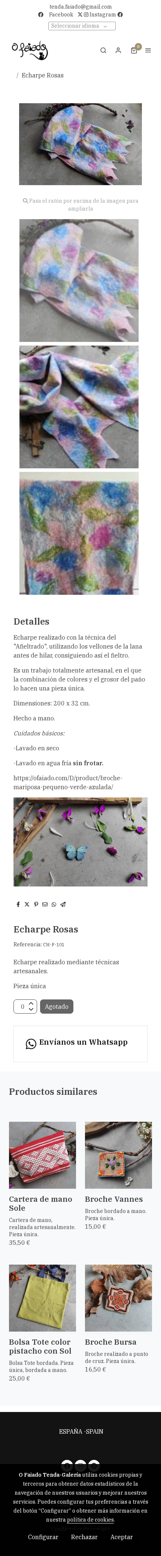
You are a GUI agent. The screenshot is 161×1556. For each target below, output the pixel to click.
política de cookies (90, 1519)
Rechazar (84, 1537)
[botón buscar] (103, 50)
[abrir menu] (148, 50)
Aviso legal (80, 1440)
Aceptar (121, 1537)
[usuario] (118, 50)
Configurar (43, 1537)
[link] (29, 50)
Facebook (61, 14)
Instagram (102, 14)
